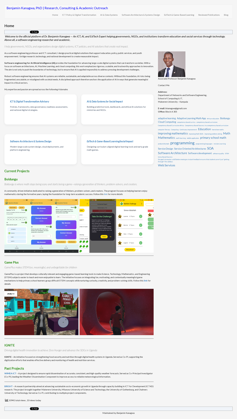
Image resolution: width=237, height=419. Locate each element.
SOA (210, 148)
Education (204, 129)
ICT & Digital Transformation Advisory (29, 101)
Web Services (166, 165)
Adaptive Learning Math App (191, 118)
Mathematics (166, 137)
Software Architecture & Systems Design (141, 14)
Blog (226, 14)
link (105, 194)
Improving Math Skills (196, 134)
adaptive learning (167, 118)
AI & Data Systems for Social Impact (105, 101)
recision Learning (220, 144)
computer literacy (164, 129)
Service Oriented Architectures (190, 148)
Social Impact (110, 141)
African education (213, 118)
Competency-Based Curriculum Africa (171, 125)
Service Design (165, 148)
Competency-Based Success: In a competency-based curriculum (206, 125)
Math (226, 133)
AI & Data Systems (109, 14)
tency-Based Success (165, 157)
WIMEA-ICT (10, 373)
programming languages (204, 144)
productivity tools (163, 144)
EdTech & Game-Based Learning (179, 14)
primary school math (213, 137)
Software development (200, 153)
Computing (175, 129)
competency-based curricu (186, 122)
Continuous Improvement (188, 129)
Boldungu (225, 118)
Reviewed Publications (209, 14)
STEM (227, 153)
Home (55, 14)
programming (182, 142)
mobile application (193, 138)
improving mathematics (173, 133)
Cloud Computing (167, 121)
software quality (218, 153)
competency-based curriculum (207, 122)
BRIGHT (8, 386)
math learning (181, 138)
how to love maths (218, 129)
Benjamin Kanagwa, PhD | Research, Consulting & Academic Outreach (57, 8)
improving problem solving (213, 134)
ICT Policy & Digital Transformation (79, 14)
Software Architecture (172, 153)
